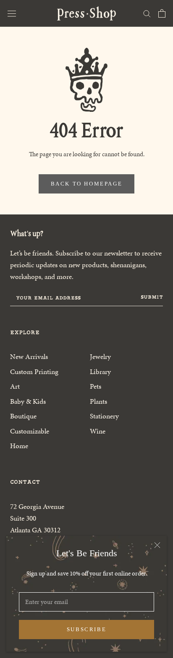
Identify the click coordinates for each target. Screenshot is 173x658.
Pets (95, 386)
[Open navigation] (12, 13)
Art (15, 386)
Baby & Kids (28, 401)
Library (100, 371)
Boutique (23, 416)
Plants (98, 401)
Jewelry (100, 356)
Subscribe (86, 629)
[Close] (157, 545)
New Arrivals (29, 356)
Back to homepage (87, 184)
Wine (97, 431)
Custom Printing (34, 371)
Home (19, 446)
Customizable (29, 431)
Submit (152, 297)
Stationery (104, 416)
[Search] (147, 13)
